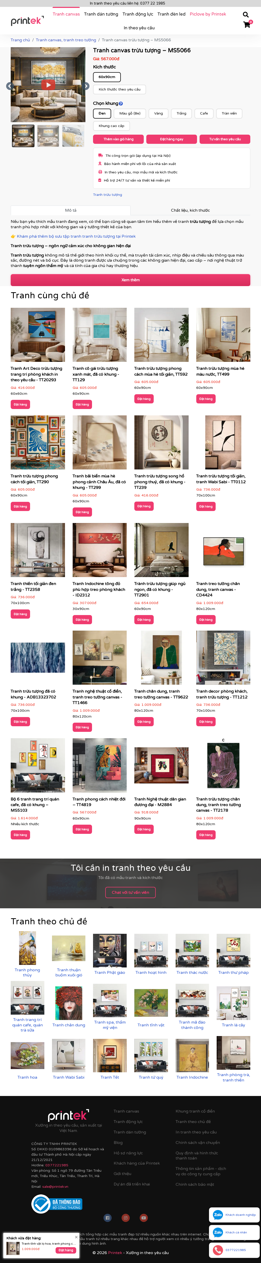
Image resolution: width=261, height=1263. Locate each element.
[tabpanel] (130, 244)
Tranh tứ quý (151, 1077)
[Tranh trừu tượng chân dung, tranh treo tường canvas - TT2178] (223, 767)
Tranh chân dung (69, 1025)
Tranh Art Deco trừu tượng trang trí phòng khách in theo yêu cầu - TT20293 (36, 374)
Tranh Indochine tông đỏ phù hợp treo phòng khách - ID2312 (99, 589)
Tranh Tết (110, 1077)
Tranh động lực (137, 14)
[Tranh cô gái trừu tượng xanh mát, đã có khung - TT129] (100, 336)
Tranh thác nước (192, 972)
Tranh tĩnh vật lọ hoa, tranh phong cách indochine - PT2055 (49, 1243)
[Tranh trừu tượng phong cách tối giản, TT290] (38, 444)
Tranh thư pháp (233, 972)
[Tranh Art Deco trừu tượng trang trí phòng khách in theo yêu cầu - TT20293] (38, 336)
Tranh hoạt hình (151, 972)
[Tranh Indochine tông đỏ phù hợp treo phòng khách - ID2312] (100, 551)
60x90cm (107, 77)
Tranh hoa (27, 1077)
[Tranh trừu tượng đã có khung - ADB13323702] (38, 659)
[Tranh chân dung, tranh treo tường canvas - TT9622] (161, 659)
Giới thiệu (122, 1173)
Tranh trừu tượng (107, 195)
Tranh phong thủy (27, 972)
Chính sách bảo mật (195, 1184)
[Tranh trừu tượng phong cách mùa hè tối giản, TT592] (161, 336)
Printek (115, 1252)
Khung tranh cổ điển (195, 1111)
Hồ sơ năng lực (128, 1153)
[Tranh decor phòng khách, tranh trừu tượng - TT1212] (223, 659)
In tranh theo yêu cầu (196, 1132)
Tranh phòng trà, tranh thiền (233, 1077)
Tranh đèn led (171, 14)
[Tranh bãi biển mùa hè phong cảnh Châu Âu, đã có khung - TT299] (100, 444)
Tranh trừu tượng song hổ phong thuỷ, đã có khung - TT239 (160, 482)
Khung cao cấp (111, 126)
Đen (102, 113)
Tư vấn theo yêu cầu (225, 139)
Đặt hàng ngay (171, 139)
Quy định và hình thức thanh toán (197, 1156)
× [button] (76, 1237)
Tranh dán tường (101, 14)
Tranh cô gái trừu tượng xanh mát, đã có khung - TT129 (96, 374)
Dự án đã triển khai (132, 1184)
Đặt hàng (20, 404)
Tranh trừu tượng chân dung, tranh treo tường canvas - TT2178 (218, 805)
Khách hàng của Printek (137, 1163)
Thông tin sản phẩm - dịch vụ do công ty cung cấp (201, 1171)
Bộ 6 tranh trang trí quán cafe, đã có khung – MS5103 (35, 805)
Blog (118, 1142)
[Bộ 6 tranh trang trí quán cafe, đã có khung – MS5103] (38, 767)
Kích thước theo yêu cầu (119, 89)
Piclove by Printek (208, 14)
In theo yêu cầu (139, 28)
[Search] (246, 15)
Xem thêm (131, 280)
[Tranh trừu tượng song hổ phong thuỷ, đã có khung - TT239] (161, 444)
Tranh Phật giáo (110, 972)
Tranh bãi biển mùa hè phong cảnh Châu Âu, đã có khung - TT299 (99, 482)
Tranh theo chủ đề (193, 1121)
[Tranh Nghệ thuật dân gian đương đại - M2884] (161, 767)
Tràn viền (229, 113)
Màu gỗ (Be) (129, 113)
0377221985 (56, 1165)
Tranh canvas (66, 14)
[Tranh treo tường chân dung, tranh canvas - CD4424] (223, 551)
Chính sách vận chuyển (198, 1142)
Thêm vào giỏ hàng (118, 139)
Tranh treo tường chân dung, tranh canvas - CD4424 (218, 589)
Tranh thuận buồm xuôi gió (68, 972)
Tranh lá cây (233, 1025)
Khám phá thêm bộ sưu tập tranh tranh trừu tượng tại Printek (76, 236)
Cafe (204, 113)
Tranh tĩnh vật (151, 1025)
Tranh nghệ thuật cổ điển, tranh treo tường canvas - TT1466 (97, 697)
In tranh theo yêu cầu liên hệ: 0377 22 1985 (127, 3)
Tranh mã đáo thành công (192, 1025)
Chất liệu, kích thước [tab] (190, 210)
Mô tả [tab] (70, 210)
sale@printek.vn (55, 1186)
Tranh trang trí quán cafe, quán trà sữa (27, 1025)
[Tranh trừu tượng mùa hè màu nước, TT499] (223, 336)
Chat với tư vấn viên (130, 892)
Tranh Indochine (192, 1077)
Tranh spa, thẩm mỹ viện (110, 1025)
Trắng (181, 113)
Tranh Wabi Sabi (68, 1077)
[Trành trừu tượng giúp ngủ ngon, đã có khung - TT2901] (161, 551)
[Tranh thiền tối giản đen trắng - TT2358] (38, 551)
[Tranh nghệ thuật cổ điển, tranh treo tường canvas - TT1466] (100, 659)
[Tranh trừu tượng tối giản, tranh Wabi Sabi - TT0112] (223, 444)
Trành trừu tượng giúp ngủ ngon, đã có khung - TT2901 (160, 589)
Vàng (158, 113)
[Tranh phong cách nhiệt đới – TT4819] (100, 767)
